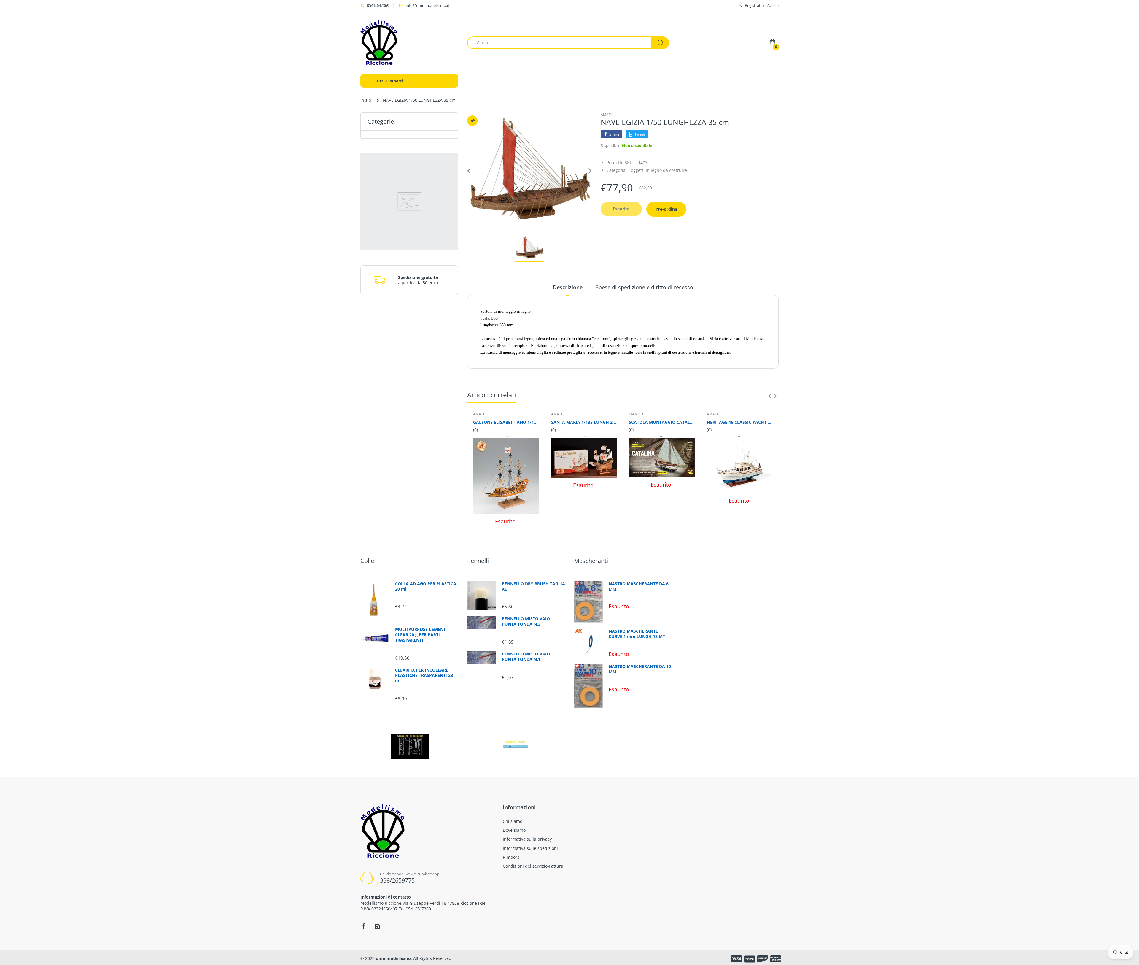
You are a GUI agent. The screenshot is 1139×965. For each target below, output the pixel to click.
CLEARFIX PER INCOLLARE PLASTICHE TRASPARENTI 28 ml (424, 675)
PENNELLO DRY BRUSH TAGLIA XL (533, 586)
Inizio (365, 100)
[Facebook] (363, 926)
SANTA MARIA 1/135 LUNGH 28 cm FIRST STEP (584, 422)
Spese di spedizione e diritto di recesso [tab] (644, 287)
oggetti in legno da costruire (659, 170)
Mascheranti (591, 561)
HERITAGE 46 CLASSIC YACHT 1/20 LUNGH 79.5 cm (740, 422)
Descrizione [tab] (568, 287)
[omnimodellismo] (409, 42)
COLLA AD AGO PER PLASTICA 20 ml (425, 586)
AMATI (606, 114)
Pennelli (478, 561)
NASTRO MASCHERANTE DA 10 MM (640, 669)
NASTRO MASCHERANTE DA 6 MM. (639, 586)
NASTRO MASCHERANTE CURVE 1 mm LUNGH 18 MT (637, 633)
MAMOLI (636, 414)
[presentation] (770, 395)
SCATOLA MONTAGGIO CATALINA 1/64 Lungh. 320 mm (662, 422)
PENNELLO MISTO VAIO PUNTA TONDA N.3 (526, 621)
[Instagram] (377, 926)
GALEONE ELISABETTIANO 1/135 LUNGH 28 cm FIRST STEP (506, 422)
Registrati (753, 5)
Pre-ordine (666, 209)
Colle (367, 561)
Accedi (773, 5)
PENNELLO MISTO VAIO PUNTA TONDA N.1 (526, 656)
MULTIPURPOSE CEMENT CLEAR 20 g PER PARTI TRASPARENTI (420, 635)
